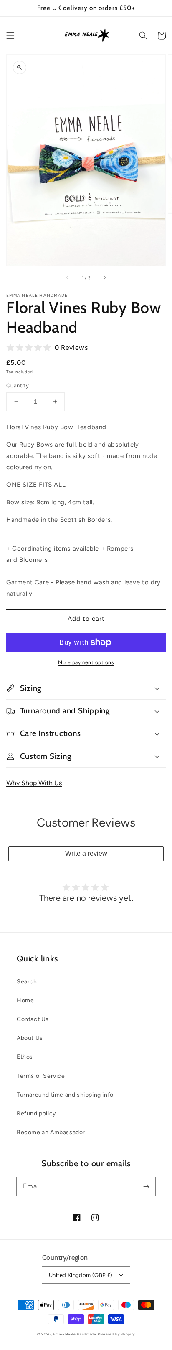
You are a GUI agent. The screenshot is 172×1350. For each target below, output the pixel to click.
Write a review (86, 853)
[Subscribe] (146, 1186)
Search (27, 981)
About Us (30, 1038)
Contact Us (33, 1019)
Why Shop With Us (34, 783)
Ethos (25, 1056)
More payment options (86, 662)
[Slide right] (104, 277)
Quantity (17, 385)
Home (25, 1000)
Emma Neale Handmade (74, 1334)
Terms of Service (41, 1075)
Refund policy (36, 1113)
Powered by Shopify (116, 1334)
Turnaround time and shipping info (65, 1094)
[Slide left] (67, 277)
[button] (10, 35)
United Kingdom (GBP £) (81, 1275)
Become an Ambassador (51, 1132)
